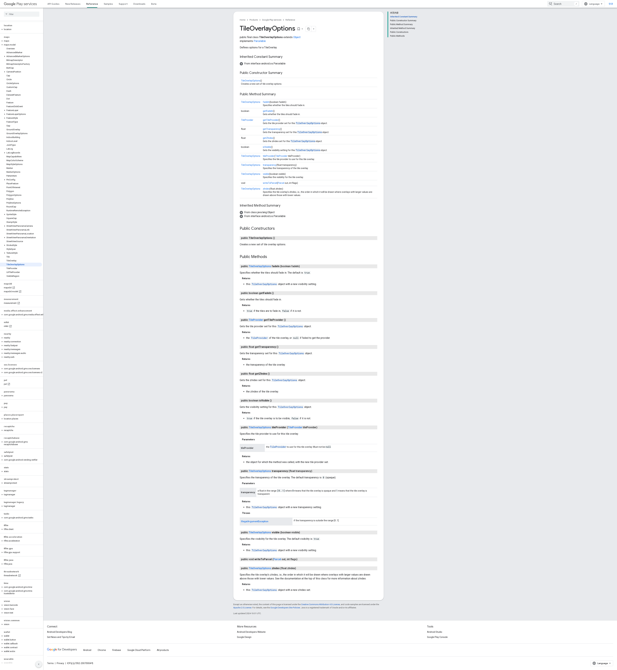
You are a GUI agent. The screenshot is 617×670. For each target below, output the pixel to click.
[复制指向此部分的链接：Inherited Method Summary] (283, 206)
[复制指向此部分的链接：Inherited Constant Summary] (285, 57)
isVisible (267, 147)
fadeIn (266, 102)
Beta (153, 3)
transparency (269, 165)
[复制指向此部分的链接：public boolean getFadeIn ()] (277, 293)
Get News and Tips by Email (61, 637)
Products (254, 20)
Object (296, 37)
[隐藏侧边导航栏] (39, 664)
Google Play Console (437, 637)
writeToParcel (270, 183)
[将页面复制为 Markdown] (309, 29)
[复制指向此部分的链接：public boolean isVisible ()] (275, 401)
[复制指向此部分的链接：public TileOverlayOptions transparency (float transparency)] (315, 471)
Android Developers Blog (59, 632)
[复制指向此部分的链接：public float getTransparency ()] (281, 347)
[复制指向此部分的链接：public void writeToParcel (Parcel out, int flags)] (300, 559)
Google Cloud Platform (138, 650)
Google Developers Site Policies (285, 607)
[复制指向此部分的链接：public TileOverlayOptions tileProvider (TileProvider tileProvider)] (320, 427)
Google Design (244, 637)
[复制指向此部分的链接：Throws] (253, 513)
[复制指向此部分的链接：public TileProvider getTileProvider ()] (289, 320)
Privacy (60, 663)
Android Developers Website (251, 632)
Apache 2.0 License (242, 607)
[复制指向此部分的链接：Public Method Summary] (279, 94)
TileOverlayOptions (250, 80)
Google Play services (271, 20)
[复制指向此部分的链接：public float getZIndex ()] (273, 374)
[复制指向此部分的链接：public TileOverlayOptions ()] (278, 238)
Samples (108, 3)
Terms (50, 663)
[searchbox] (21, 14)
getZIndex (268, 138)
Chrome (102, 650)
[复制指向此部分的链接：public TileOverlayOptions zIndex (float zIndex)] (299, 568)
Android (87, 650)
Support (123, 3)
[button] (21, 29)
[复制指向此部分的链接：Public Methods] (270, 257)
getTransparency (271, 129)
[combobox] (563, 4)
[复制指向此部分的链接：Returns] (253, 278)
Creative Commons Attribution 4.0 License (320, 604)
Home (242, 20)
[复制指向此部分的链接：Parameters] (258, 439)
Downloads (139, 3)
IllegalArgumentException (254, 521)
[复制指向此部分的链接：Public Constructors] (278, 229)
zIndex (266, 188)
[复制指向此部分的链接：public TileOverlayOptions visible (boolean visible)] (303, 532)
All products (163, 650)
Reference (92, 3)
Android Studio (434, 632)
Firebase (116, 650)
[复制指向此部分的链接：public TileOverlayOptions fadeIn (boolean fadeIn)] (303, 266)
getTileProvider (270, 120)
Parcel (281, 183)
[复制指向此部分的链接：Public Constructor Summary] (285, 73)
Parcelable (260, 41)
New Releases (72, 3)
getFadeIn (268, 111)
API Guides (53, 3)
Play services (26, 4)
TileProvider (247, 120)
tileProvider (268, 156)
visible (266, 174)
